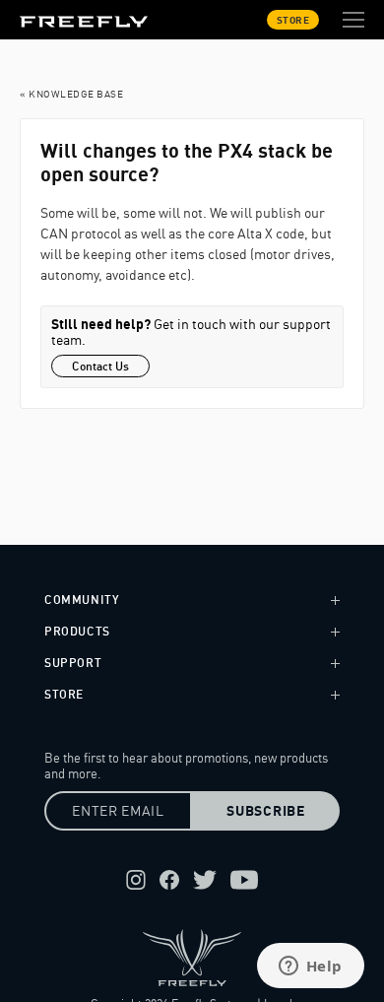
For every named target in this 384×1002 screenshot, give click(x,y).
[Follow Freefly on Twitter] (205, 880)
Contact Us (100, 366)
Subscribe (265, 811)
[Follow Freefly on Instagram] (136, 880)
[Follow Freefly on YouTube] (244, 880)
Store (293, 20)
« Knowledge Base (71, 94)
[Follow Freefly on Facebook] (169, 880)
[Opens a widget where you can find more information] (310, 967)
